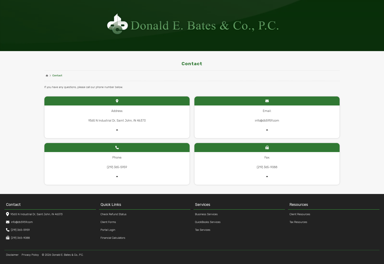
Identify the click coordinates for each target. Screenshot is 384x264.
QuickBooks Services (208, 222)
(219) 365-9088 (20, 238)
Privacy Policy (30, 254)
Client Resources (301, 214)
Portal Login (108, 230)
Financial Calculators (113, 238)
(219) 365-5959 (20, 230)
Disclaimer (12, 254)
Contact (57, 75)
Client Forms (108, 222)
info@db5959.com (22, 222)
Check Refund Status (114, 214)
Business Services (207, 214)
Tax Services (203, 230)
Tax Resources (299, 222)
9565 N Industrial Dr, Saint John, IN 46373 (36, 214)
